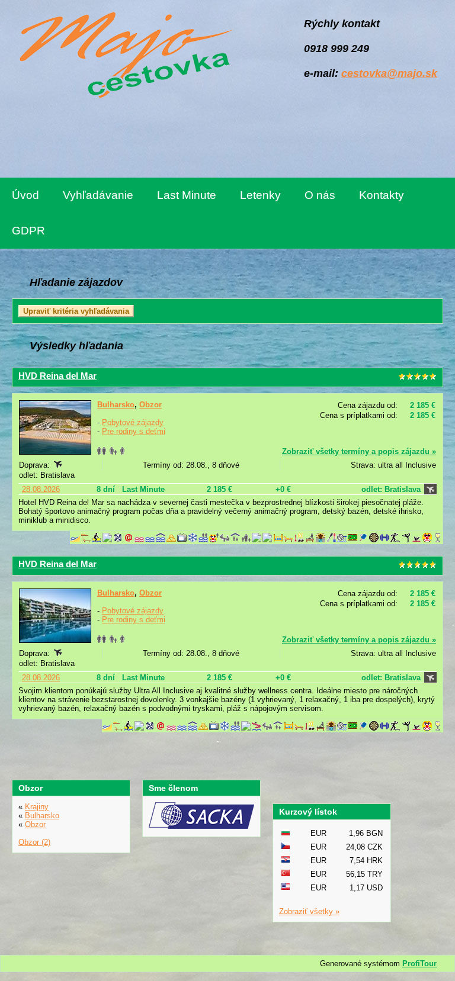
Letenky (260, 195)
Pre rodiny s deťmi (133, 431)
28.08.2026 (41, 489)
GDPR (28, 230)
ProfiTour (419, 963)
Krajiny (37, 806)
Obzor (150, 404)
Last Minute (186, 195)
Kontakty (381, 195)
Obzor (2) (34, 842)
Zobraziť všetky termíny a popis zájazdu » (359, 451)
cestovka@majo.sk (389, 73)
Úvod (25, 195)
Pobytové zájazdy (133, 422)
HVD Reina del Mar (57, 376)
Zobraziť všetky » (309, 911)
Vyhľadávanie (98, 195)
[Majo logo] (123, 57)
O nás (320, 195)
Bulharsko (115, 404)
